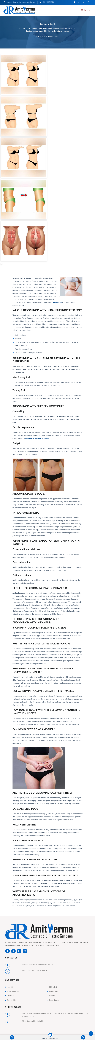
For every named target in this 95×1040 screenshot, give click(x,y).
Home (37, 36)
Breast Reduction (13, 991)
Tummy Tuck (52, 36)
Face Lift (10, 987)
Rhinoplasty (53, 987)
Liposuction (53, 991)
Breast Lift (10, 996)
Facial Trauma (54, 1000)
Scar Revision (11, 1000)
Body (43, 36)
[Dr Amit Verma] (19, 10)
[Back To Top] (91, 1033)
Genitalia (52, 996)
